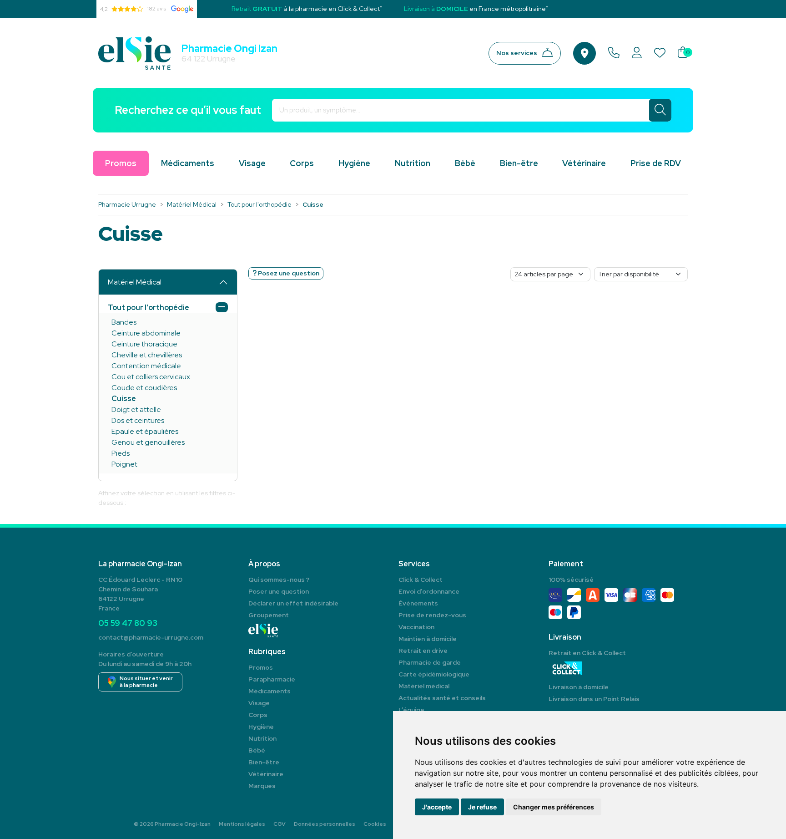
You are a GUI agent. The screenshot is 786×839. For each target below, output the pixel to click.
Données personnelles (324, 824)
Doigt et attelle (136, 409)
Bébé (465, 163)
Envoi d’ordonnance (428, 591)
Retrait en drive (423, 650)
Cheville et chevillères (146, 355)
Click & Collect (420, 579)
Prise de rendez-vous (432, 615)
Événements (418, 603)
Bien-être (519, 163)
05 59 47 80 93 (127, 623)
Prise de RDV (655, 163)
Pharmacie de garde (429, 662)
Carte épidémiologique (433, 674)
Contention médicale (146, 366)
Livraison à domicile (579, 687)
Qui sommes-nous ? (278, 579)
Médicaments (187, 163)
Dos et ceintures (137, 420)
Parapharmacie (271, 679)
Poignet (124, 464)
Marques (262, 786)
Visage (252, 163)
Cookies (374, 824)
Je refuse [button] (482, 807)
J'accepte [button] (437, 807)
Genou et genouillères (148, 442)
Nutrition (412, 163)
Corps (302, 163)
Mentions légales (242, 824)
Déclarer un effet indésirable (293, 603)
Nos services (516, 53)
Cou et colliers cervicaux (150, 376)
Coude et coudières (144, 387)
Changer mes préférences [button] (553, 807)
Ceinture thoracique (144, 344)
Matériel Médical (134, 282)
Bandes (123, 322)
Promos (260, 667)
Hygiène (354, 163)
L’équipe (411, 710)
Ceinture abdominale (146, 333)
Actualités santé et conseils (442, 698)
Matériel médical (423, 686)
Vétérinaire (584, 163)
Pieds (120, 453)
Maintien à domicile (427, 639)
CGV (279, 824)
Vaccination (416, 627)
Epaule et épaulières (144, 431)
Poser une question (278, 591)
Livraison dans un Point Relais (594, 699)
